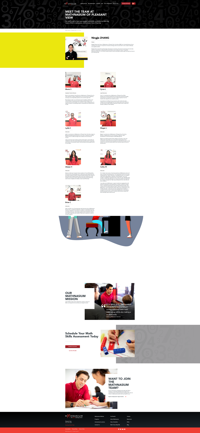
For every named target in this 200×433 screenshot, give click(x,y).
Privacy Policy (74, 429)
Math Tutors (115, 424)
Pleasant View (73, 30)
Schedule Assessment (126, 3)
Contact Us (97, 424)
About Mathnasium (114, 419)
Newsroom (129, 419)
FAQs (128, 422)
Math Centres (67, 30)
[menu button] (133, 3)
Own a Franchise (114, 422)
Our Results (113, 416)
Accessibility (67, 429)
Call (72, 350)
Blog (128, 424)
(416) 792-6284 (68, 422)
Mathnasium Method (99, 416)
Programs (98, 3)
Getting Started (83, 3)
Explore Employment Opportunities (116, 396)
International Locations (100, 422)
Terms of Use (81, 429)
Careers (128, 416)
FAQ (102, 3)
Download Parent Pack (69, 425)
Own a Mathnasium (108, 3)
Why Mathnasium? (91, 3)
